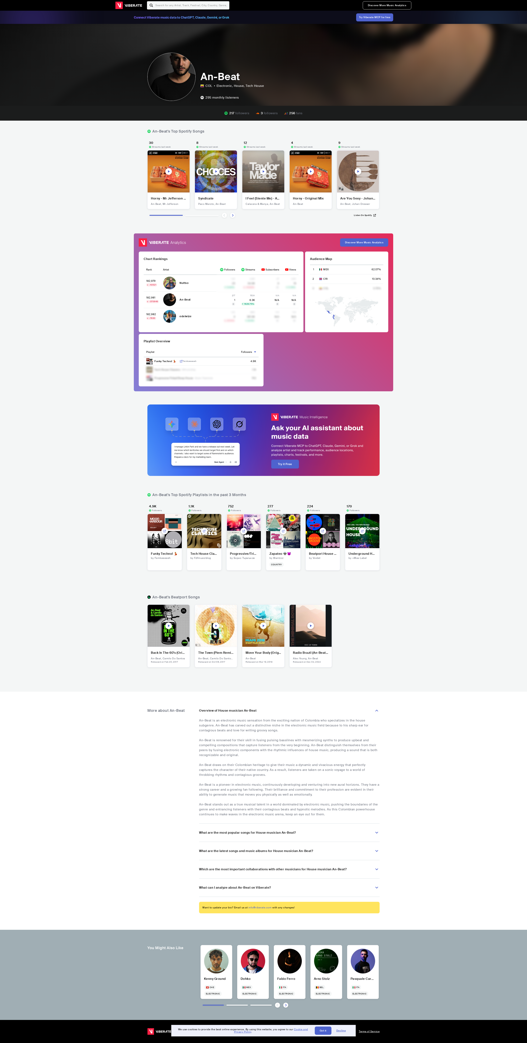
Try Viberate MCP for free (375, 17)
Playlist (150, 352)
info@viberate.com (260, 907)
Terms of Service (369, 1031)
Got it (323, 1030)
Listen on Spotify (363, 215)
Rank (149, 269)
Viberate (128, 5)
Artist (166, 269)
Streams (250, 269)
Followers (229, 269)
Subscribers (272, 269)
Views (292, 269)
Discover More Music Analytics (387, 5)
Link (181, 361)
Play (168, 171)
